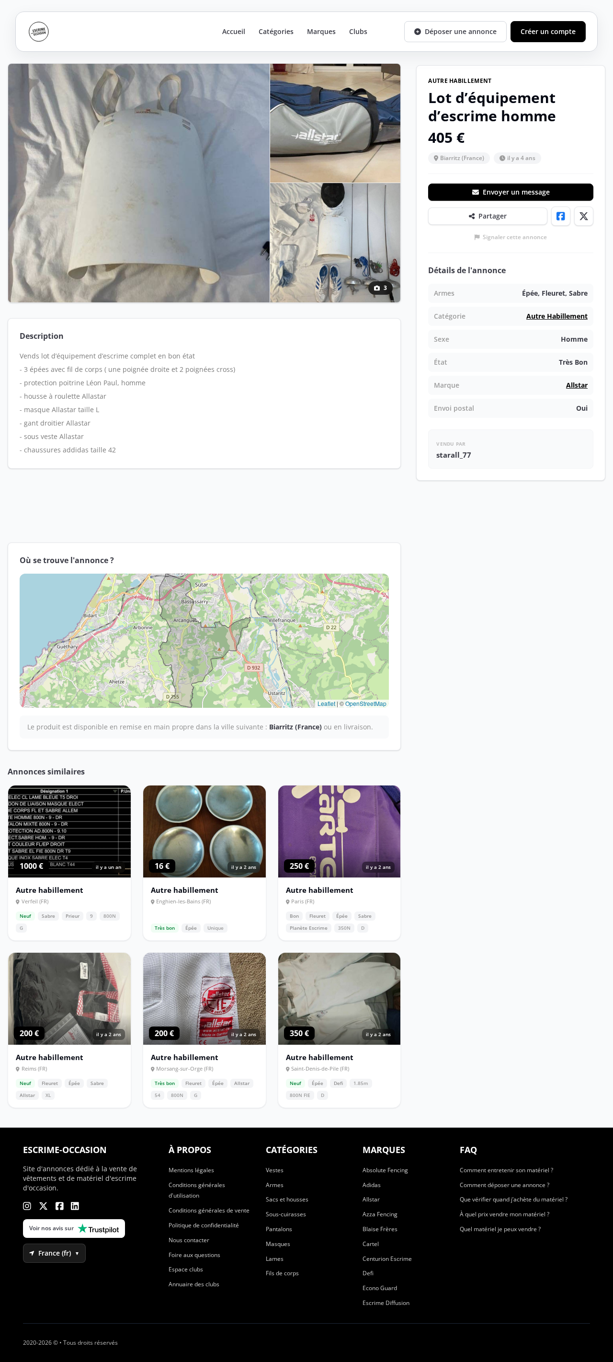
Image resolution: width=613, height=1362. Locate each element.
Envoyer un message (516, 191)
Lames (275, 1259)
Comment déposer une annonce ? (504, 1185)
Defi (368, 1273)
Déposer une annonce (461, 31)
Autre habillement (557, 316)
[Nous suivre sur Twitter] (43, 1206)
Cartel (371, 1244)
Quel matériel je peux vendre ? (500, 1229)
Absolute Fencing (385, 1170)
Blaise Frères (380, 1229)
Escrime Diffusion (386, 1303)
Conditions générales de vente (209, 1210)
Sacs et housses (287, 1199)
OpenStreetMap (365, 703)
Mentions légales (191, 1170)
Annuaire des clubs (194, 1284)
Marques (321, 31)
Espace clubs (186, 1269)
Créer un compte (548, 31)
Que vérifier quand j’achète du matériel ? (514, 1199)
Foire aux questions (194, 1255)
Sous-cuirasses (286, 1214)
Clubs (358, 31)
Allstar (577, 385)
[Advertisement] (204, 505)
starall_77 (453, 455)
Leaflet (326, 703)
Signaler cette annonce (515, 237)
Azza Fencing (380, 1214)
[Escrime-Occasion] (38, 31)
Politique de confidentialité (204, 1225)
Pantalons (279, 1229)
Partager (492, 215)
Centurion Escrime (387, 1259)
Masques (278, 1244)
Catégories (276, 31)
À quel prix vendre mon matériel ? (504, 1214)
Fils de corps (282, 1273)
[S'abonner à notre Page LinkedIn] (75, 1206)
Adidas (372, 1185)
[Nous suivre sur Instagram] (27, 1206)
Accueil (233, 31)
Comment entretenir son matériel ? (506, 1170)
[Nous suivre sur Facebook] (60, 1206)
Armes (275, 1185)
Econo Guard (380, 1288)
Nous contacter (189, 1240)
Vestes (275, 1170)
